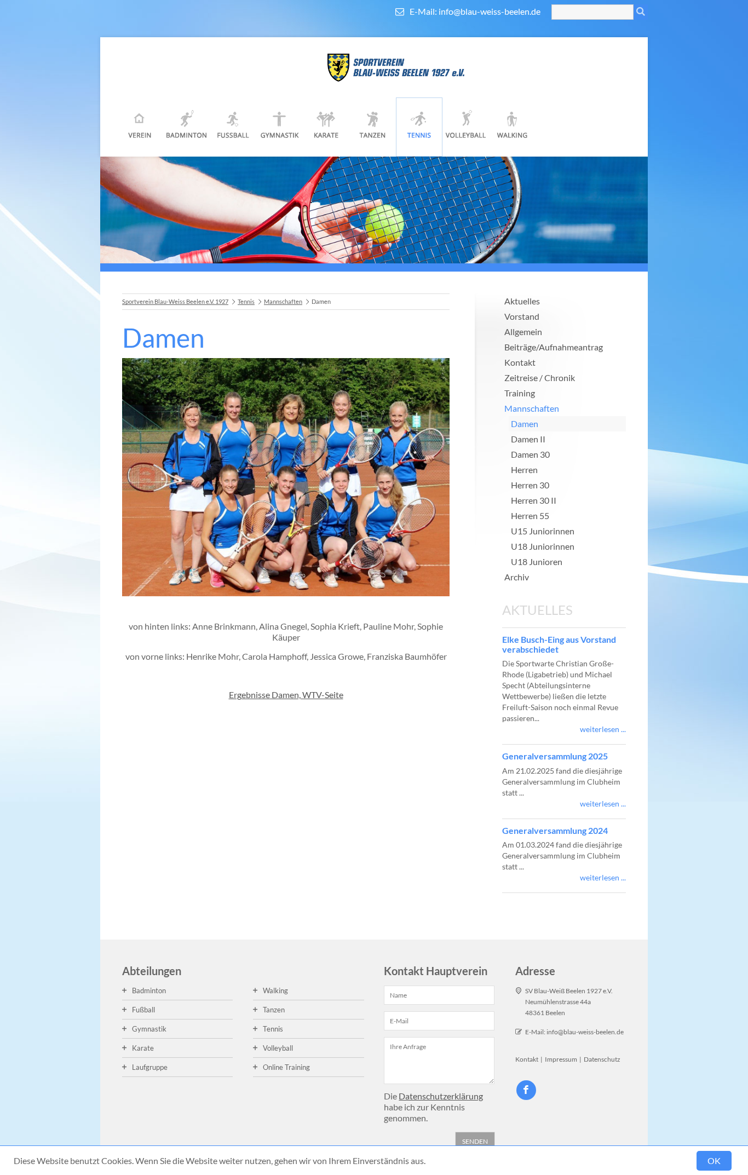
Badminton (186, 127)
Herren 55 (530, 515)
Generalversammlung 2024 (555, 830)
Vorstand (521, 316)
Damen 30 (530, 454)
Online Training (286, 1067)
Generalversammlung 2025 (555, 756)
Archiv (516, 577)
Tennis (419, 127)
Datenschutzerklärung (441, 1096)
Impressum (561, 1059)
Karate (326, 127)
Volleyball (465, 127)
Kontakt (520, 362)
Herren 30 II (533, 500)
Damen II (528, 439)
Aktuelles (522, 301)
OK (714, 1160)
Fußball (233, 127)
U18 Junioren (536, 561)
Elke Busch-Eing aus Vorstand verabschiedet (559, 644)
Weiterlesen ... (603, 729)
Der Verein (140, 127)
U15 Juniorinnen (542, 531)
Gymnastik (279, 127)
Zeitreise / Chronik (539, 377)
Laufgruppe (150, 1067)
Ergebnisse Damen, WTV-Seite (286, 694)
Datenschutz (602, 1059)
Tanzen (372, 127)
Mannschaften (283, 301)
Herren (524, 469)
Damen (524, 423)
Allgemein (523, 331)
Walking (512, 127)
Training (519, 393)
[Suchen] (641, 12)
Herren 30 (530, 485)
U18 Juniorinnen (542, 546)
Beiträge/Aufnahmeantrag (553, 347)
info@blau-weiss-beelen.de (489, 11)
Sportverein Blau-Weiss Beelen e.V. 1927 (175, 301)
